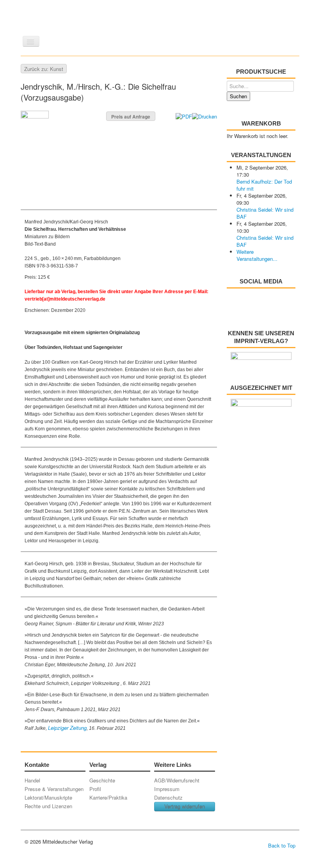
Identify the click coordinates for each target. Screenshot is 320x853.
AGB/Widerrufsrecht (176, 780)
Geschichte (102, 780)
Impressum (167, 789)
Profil (95, 789)
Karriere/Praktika (108, 797)
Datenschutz (168, 797)
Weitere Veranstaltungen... (256, 255)
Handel (32, 780)
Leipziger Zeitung (67, 727)
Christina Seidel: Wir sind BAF (264, 213)
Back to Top (281, 845)
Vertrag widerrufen (184, 806)
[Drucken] (204, 115)
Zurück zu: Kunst (43, 69)
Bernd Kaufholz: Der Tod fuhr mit (264, 185)
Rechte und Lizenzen (48, 806)
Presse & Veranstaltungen (54, 789)
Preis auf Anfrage (130, 116)
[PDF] (184, 115)
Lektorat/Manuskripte (48, 797)
